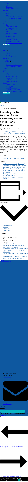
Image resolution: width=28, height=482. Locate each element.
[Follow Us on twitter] (4, 409)
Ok (19, 480)
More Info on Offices (11, 39)
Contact (5, 35)
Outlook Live (6, 230)
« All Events (3, 105)
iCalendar (5, 227)
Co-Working (9, 7)
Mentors (8, 12)
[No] (21, 480)
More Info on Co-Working (13, 41)
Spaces (5, 2)
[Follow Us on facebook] (1, 409)
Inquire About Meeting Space (14, 43)
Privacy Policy (4, 415)
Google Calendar (7, 225)
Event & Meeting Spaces (12, 8)
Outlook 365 (6, 228)
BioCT (7, 15)
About (4, 23)
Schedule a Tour (10, 36)
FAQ (7, 25)
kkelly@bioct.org (7, 404)
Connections (6, 13)
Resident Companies (12, 30)
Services (5, 10)
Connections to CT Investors (14, 17)
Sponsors (8, 31)
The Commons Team (11, 26)
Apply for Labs (10, 38)
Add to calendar (4, 202)
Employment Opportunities (13, 18)
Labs (7, 3)
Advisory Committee (11, 28)
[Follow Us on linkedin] (3, 409)
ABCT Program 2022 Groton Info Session (15, 132)
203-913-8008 (7, 377)
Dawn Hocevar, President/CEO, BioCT (13, 158)
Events (5, 20)
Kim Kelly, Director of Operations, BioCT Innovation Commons (14, 174)
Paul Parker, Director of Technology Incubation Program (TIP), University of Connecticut (14, 170)
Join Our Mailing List (11, 33)
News (4, 21)
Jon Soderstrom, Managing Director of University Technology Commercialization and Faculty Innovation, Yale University (14, 165)
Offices (8, 5)
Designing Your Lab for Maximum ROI (14, 133)
